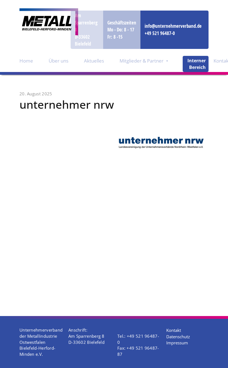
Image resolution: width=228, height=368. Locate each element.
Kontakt (173, 330)
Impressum (177, 342)
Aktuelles (94, 61)
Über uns (58, 61)
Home (26, 61)
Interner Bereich (196, 64)
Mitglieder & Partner (141, 61)
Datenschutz (178, 336)
